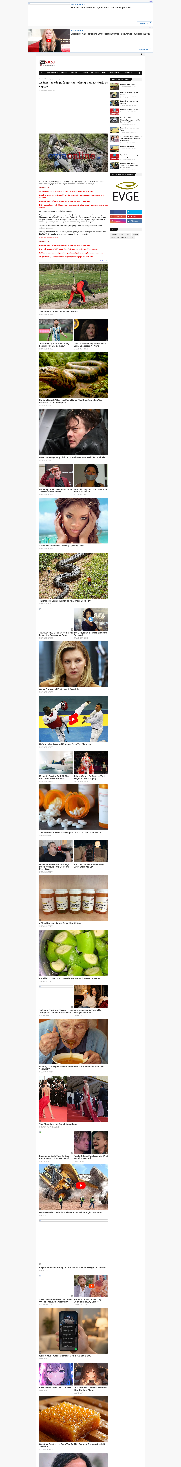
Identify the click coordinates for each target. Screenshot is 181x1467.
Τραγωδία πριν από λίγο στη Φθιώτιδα (129, 102)
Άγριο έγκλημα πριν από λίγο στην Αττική (129, 156)
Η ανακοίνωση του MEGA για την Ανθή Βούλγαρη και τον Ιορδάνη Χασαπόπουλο (131, 138)
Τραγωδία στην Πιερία (127, 146)
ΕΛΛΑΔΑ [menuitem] (64, 73)
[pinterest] (134, 216)
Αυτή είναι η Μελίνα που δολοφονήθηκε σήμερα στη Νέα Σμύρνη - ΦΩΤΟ (130, 120)
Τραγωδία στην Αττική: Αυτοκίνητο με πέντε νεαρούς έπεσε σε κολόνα (129, 165)
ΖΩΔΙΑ (121, 235)
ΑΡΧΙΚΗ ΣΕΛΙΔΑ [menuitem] (52, 73)
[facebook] (141, 54)
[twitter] (134, 212)
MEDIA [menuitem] (85, 73)
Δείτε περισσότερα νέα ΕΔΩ (50, 238)
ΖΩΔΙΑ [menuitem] (104, 73)
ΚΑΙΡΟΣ (127, 235)
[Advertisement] (73, 109)
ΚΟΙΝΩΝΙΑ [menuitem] (74, 73)
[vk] (134, 221)
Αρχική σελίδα (43, 79)
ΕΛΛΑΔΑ (114, 235)
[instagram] (118, 221)
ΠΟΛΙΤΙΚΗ (124, 238)
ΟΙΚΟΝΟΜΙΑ (115, 238)
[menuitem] (41, 73)
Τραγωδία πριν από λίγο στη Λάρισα (129, 94)
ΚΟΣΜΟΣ (135, 235)
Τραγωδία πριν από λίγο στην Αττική (129, 129)
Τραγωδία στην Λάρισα (127, 84)
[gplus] (118, 216)
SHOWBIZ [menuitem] (95, 73)
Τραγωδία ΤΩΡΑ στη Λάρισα (129, 109)
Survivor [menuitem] (128, 73)
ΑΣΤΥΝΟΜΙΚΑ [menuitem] (115, 73)
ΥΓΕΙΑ (132, 238)
